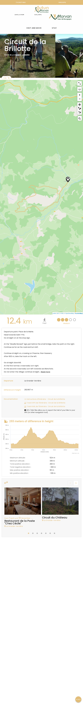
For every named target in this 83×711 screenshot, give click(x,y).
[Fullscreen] (79, 83)
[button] (19, 15)
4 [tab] (41, 533)
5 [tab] (45, 533)
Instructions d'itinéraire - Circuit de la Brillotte (45, 399)
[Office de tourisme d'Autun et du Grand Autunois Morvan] (60, 14)
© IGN (61, 313)
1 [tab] (28, 533)
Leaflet (54, 313)
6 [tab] (50, 533)
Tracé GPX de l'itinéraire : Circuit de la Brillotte (45, 403)
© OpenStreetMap (69, 313)
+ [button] (79, 95)
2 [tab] (32, 533)
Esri (58, 313)
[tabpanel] (23, 509)
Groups (62, 2)
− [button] (79, 98)
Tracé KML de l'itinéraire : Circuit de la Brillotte (45, 406)
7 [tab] (54, 533)
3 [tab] (37, 533)
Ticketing (21, 2)
